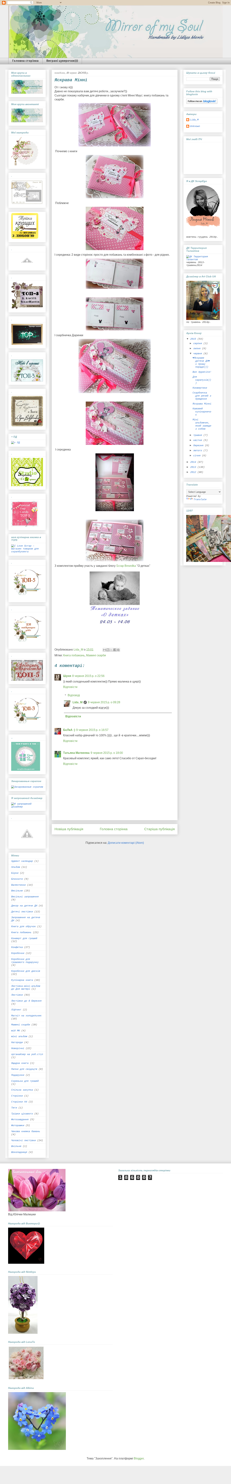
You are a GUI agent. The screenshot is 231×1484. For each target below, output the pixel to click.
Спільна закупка (22, 1089)
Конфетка (17, 947)
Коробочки (17, 953)
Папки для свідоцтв (24, 1069)
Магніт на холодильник (26, 1015)
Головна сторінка (25, 61)
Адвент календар (22, 861)
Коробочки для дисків (25, 971)
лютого (198, 450)
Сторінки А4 (19, 1101)
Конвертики (200, 387)
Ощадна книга (20, 1063)
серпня (198, 343)
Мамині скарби (96, 655)
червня (198, 353)
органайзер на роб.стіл (27, 1054)
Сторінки (17, 1095)
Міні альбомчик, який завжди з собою (202, 424)
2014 (193, 462)
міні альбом (19, 1036)
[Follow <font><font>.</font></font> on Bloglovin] (201, 103)
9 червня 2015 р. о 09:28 (104, 702)
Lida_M (77, 702)
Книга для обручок (23, 926)
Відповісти (70, 686)
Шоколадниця (19, 1152)
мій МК (15, 1030)
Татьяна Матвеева (76, 752)
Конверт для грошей (24, 938)
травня (198, 435)
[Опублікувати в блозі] (108, 650)
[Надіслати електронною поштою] (104, 650)
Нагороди (17, 1042)
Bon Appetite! (202, 372)
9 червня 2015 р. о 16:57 (92, 729)
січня (197, 455)
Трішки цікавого (22, 1113)
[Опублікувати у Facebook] (115, 650)
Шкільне (16, 1146)
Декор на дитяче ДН (24, 905)
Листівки (17, 994)
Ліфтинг (16, 1009)
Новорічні (17, 1048)
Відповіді (74, 695)
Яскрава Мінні (202, 403)
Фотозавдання (20, 1119)
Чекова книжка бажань (25, 1131)
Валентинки (18, 884)
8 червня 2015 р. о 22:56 (88, 675)
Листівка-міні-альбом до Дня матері (25, 988)
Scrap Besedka (126, 565)
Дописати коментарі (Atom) (126, 842)
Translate (199, 499)
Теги (14, 1107)
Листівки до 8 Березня (26, 1000)
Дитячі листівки (22, 911)
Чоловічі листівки (23, 1140)
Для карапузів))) (202, 379)
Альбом (15, 867)
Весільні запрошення (25, 896)
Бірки (14, 873)
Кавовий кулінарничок (202, 411)
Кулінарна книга (22, 980)
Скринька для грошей (25, 1081)
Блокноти (17, 879)
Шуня (67, 675)
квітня (198, 440)
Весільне (17, 890)
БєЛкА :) (69, 729)
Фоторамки (17, 1125)
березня (199, 445)
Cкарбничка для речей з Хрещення (202, 395)
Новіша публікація (69, 829)
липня (197, 348)
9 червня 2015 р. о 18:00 (107, 752)
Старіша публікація (159, 829)
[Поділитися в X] (111, 650)
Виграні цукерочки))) (62, 61)
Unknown (195, 126)
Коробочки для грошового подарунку (25, 961)
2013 (193, 467)
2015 (193, 338)
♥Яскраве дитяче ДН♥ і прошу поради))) (201, 362)
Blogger (139, 1458)
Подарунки (17, 1075)
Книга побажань (74, 655)
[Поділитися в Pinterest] (118, 650)
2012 (193, 472)
